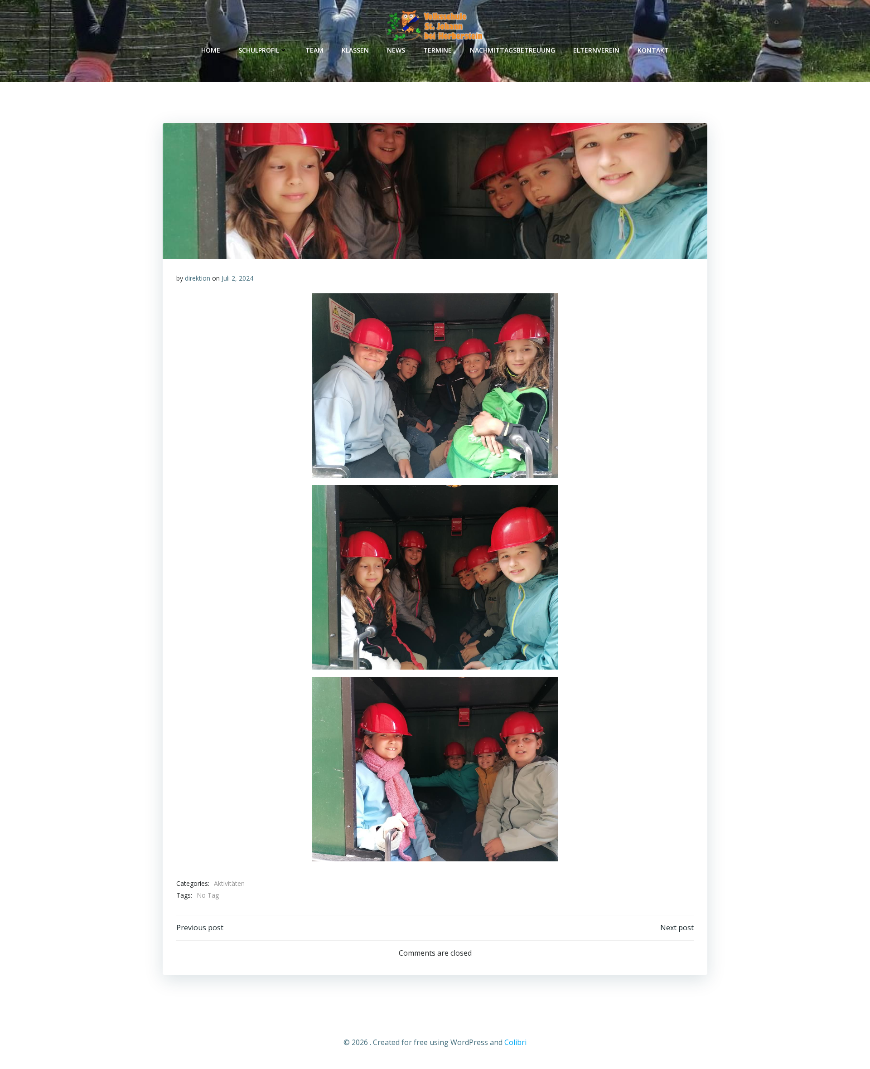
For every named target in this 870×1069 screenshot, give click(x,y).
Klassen (355, 50)
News (396, 50)
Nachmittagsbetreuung (512, 50)
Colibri (515, 1042)
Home (210, 50)
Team (314, 50)
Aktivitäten (229, 883)
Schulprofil (258, 50)
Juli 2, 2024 (237, 278)
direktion (197, 278)
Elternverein (596, 50)
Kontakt (653, 50)
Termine (437, 50)
